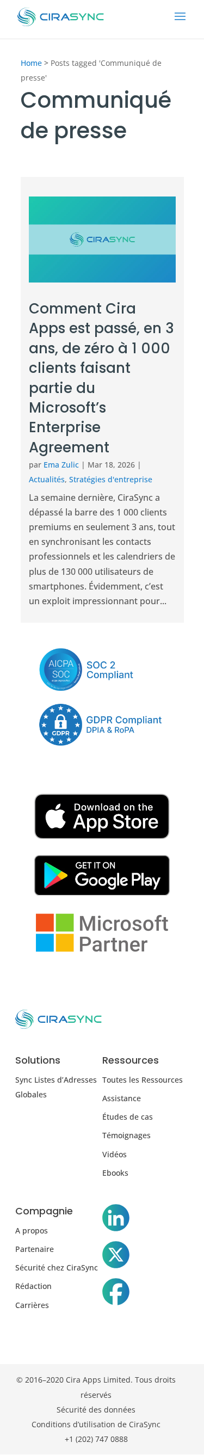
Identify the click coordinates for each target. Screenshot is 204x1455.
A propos (31, 1230)
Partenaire (34, 1249)
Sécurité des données (96, 1409)
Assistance (121, 1098)
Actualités (47, 479)
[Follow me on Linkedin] (115, 1220)
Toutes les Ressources (142, 1080)
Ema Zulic (61, 464)
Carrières (32, 1305)
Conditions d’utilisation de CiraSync (96, 1424)
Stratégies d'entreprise (110, 479)
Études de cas (127, 1117)
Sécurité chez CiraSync (56, 1267)
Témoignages (126, 1135)
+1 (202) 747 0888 (96, 1439)
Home (31, 63)
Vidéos (114, 1154)
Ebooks (115, 1173)
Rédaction (33, 1286)
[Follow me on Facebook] (115, 1294)
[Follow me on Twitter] (115, 1257)
